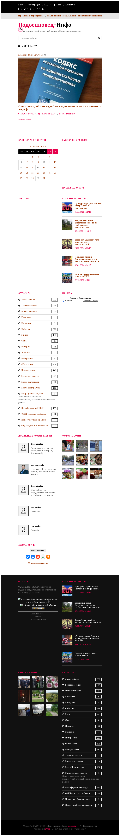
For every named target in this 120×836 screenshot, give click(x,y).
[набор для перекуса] (96, 473)
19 (55, 167)
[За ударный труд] (38, 682)
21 (27, 173)
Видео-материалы (30, 382)
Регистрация (34, 5)
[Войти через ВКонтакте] (28, 557)
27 (21, 178)
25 (50, 173)
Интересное (27, 358)
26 (55, 173)
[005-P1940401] (68, 445)
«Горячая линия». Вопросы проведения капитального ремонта (87, 259)
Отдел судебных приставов (34, 425)
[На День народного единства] (68, 473)
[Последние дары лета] (82, 473)
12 (55, 162)
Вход (20, 5)
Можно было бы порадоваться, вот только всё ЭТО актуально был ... (43, 491)
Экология (25, 352)
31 (44, 178)
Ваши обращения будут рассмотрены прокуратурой (87, 242)
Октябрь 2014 (38, 146)
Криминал (26, 317)
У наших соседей (29, 305)
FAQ (46, 5)
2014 (30, 55)
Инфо (44, 24)
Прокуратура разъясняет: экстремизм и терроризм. (88, 205)
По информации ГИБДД (32, 408)
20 (21, 173)
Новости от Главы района (33, 420)
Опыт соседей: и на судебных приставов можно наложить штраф (59, 107)
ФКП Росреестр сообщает (33, 414)
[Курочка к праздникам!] (96, 459)
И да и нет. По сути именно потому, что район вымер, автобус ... (43, 470)
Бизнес (24, 335)
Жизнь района (28, 299)
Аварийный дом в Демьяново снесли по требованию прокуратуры (74, 16)
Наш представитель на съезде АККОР (87, 275)
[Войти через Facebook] (33, 557)
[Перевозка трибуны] (24, 710)
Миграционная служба (32, 393)
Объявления (27, 364)
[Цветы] (52, 682)
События (25, 329)
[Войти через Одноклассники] (48, 557)
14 (27, 167)
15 (32, 167)
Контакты (70, 5)
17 (44, 167)
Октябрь (38, 55)
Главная (22, 55)
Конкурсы (26, 323)
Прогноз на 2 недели (90, 300)
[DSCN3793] (24, 682)
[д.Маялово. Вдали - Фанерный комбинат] (52, 696)
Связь (24, 341)
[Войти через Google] (43, 556)
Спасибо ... (36, 509)
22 (32, 173)
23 (38, 173)
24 (44, 173)
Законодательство (30, 376)
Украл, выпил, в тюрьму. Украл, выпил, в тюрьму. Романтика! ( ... (42, 449)
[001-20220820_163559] (68, 459)
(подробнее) (73, 826)
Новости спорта (29, 311)
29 (32, 178)
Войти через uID (38, 550)
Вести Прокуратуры (30, 388)
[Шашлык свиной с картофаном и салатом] (82, 459)
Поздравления (28, 370)
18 (49, 167)
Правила (57, 5)
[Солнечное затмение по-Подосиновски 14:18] (38, 710)
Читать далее (26, 119)
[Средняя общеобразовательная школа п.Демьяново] (52, 710)
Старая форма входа (38, 563)
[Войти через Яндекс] (38, 557)
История (25, 346)
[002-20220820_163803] (96, 445)
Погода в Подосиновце (80, 298)
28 (27, 178)
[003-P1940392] (82, 445)
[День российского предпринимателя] (24, 696)
